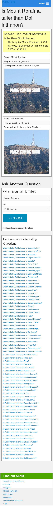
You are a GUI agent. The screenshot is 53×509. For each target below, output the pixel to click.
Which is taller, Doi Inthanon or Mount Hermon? (22, 319)
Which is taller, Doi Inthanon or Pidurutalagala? (22, 348)
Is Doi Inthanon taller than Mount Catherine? (20, 426)
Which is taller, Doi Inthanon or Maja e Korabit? (21, 258)
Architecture (8, 494)
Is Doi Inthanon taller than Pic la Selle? (18, 368)
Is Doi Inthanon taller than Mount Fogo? (19, 371)
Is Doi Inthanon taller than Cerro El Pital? (19, 452)
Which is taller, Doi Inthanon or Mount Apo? (20, 290)
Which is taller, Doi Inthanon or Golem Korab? (21, 313)
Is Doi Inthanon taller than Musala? (17, 448)
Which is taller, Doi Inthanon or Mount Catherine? (22, 287)
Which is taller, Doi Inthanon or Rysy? (18, 316)
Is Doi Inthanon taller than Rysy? (16, 361)
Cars (5, 504)
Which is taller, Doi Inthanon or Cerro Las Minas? (22, 274)
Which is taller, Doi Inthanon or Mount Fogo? (20, 280)
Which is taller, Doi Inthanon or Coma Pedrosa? (22, 335)
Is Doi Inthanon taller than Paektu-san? (18, 455)
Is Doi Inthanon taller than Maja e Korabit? (20, 381)
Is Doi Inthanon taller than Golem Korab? (19, 397)
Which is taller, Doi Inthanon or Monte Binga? (21, 329)
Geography (7, 497)
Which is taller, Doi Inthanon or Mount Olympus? (22, 271)
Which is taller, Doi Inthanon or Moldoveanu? (21, 309)
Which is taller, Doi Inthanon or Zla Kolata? (20, 332)
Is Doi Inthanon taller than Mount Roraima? (20, 422)
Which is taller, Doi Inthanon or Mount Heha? (21, 284)
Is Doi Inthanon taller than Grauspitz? (18, 364)
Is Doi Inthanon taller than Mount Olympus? (20, 432)
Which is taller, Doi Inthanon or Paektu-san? (20, 277)
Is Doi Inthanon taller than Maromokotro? (19, 416)
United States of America (13, 501)
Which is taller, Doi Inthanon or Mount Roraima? (22, 267)
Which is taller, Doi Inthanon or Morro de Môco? (22, 251)
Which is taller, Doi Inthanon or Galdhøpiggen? (21, 297)
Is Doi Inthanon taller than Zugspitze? (18, 445)
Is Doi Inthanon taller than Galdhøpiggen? (20, 458)
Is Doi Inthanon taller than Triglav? (16, 393)
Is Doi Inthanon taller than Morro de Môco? (20, 355)
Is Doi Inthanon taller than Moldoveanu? (19, 400)
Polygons (7, 488)
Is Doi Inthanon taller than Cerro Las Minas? (20, 419)
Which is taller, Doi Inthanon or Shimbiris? (19, 255)
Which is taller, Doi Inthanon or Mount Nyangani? (22, 351)
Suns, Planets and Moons (13, 481)
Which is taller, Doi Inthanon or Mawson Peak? (21, 300)
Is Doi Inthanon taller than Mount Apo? (18, 439)
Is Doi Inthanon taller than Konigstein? (18, 384)
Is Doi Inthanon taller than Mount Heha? (19, 410)
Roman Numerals (10, 491)
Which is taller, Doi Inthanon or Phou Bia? (19, 345)
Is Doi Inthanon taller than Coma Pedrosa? (20, 406)
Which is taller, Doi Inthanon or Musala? (19, 261)
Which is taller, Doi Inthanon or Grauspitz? (20, 326)
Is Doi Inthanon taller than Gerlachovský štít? (21, 403)
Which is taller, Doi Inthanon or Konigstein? (20, 342)
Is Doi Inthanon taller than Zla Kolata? (18, 413)
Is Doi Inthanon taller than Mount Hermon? (20, 374)
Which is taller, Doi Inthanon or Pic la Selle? (20, 264)
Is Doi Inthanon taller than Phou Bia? (17, 358)
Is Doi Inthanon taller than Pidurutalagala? (20, 377)
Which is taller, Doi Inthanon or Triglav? (18, 306)
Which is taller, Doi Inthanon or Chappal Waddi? (22, 339)
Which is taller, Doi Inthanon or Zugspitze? (20, 293)
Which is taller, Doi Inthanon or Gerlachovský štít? (22, 303)
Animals (6, 484)
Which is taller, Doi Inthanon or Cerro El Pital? (21, 322)
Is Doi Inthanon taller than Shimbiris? (18, 435)
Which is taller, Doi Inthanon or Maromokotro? (21, 248)
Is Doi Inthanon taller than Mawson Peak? (19, 390)
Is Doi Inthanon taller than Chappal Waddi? (20, 442)
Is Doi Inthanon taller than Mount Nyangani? (20, 387)
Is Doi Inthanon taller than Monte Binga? (19, 429)
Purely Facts (8, 2)
